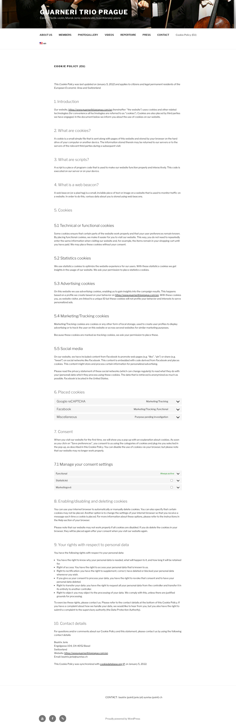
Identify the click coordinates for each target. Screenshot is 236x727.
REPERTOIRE (128, 34)
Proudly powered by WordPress (122, 718)
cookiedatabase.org (111, 663)
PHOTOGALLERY (88, 34)
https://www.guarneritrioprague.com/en (90, 109)
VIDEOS (109, 34)
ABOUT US (46, 34)
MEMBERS (65, 34)
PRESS (147, 34)
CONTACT (163, 34)
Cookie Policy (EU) (186, 34)
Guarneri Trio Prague (84, 12)
